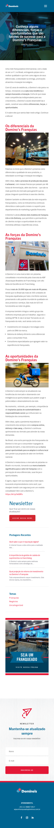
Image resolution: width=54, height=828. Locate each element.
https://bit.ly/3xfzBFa (14, 494)
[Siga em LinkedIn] (32, 817)
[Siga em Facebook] (21, 817)
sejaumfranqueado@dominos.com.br (27, 809)
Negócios (13, 601)
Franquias (14, 597)
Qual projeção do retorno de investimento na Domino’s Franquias (26, 572)
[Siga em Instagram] (27, 817)
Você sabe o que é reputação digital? (24, 541)
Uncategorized (16, 605)
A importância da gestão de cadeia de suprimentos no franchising (24, 556)
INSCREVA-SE (27, 770)
